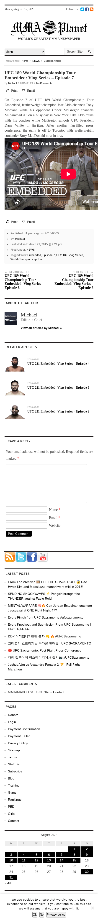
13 (49, 860)
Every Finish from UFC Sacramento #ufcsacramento (45, 617)
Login (12, 722)
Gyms (12, 792)
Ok (35, 914)
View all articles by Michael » (41, 328)
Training (14, 785)
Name (54, 510)
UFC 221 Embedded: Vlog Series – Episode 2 (58, 411)
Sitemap (14, 750)
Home (25, 60)
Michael (12, 83)
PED (11, 806)
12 (36, 860)
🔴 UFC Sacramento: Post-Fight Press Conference (44, 650)
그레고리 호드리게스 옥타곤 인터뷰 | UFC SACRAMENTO (49, 643)
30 (87, 872)
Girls (11, 813)
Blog (11, 778)
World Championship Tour (26, 259)
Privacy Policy (18, 743)
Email (30, 90)
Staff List (14, 764)
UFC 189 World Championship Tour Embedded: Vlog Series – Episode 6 (73, 280)
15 (74, 860)
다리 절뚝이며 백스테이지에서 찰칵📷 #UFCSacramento (48, 657)
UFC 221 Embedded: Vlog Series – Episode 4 (58, 363)
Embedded (34, 255)
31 (11, 877)
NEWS (36, 60)
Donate (13, 715)
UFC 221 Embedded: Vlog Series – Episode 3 (58, 387)
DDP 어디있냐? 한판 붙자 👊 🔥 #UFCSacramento (44, 636)
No (42, 914)
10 (11, 860)
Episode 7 (48, 255)
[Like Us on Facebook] (87, 9)
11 (24, 860)
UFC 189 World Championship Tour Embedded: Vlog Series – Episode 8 (24, 280)
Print (13, 90)
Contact (58, 692)
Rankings (14, 799)
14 (61, 860)
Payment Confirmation (24, 729)
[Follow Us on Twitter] (82, 9)
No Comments (44, 83)
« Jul (8, 883)
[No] (92, 908)
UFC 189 (61, 255)
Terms (12, 757)
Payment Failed (19, 736)
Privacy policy (56, 914)
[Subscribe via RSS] (91, 9)
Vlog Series (76, 255)
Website (54, 525)
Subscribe (15, 771)
